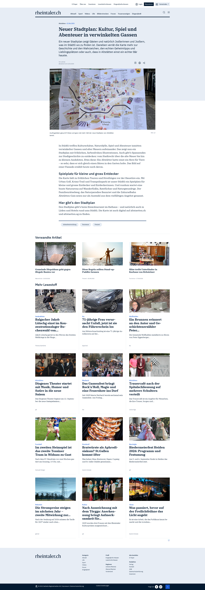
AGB (130, 569)
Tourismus (85, 224)
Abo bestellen (133, 555)
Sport (80, 14)
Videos (87, 14)
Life (93, 14)
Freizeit (97, 224)
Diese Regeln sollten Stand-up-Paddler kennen (98, 270)
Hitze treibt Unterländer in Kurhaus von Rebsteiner (143, 270)
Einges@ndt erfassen (121, 4)
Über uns (83, 4)
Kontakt (131, 567)
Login (140, 4)
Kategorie (85, 555)
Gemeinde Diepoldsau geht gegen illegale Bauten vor (52, 270)
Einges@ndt (136, 14)
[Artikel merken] (135, 63)
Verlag (131, 564)
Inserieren (92, 4)
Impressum (65, 586)
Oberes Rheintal (111, 569)
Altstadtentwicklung (69, 224)
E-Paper (74, 4)
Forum (113, 14)
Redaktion (132, 562)
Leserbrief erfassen (104, 4)
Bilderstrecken (103, 14)
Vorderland (109, 571)
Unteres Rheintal (111, 567)
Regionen (109, 564)
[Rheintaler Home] (48, 12)
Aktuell (73, 14)
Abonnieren (149, 4)
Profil (107, 555)
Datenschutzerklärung (136, 571)
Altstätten (62, 23)
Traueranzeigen (124, 14)
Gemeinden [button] (163, 4)
